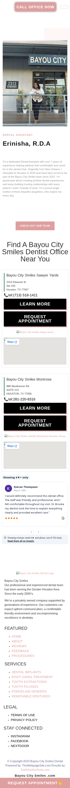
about (17, 641)
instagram (20, 736)
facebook (20, 741)
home (16, 636)
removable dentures (31, 696)
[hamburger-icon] (64, 6)
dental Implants (26, 672)
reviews (19, 646)
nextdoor (20, 746)
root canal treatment (32, 677)
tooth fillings (25, 686)
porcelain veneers (29, 691)
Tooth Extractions (29, 682)
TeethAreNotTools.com (35, 769)
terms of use (23, 715)
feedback (20, 651)
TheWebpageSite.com (36, 765)
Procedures (23, 656)
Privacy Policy (24, 720)
